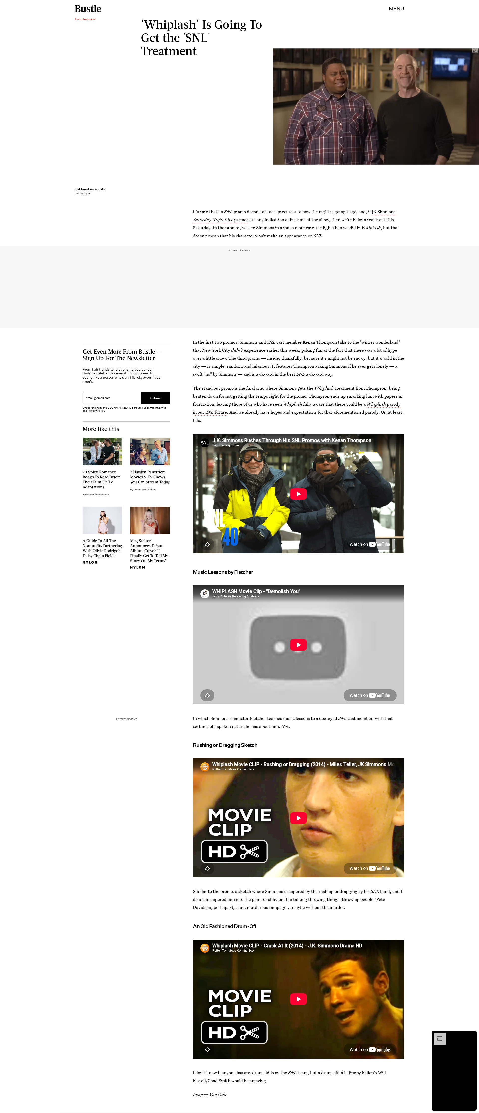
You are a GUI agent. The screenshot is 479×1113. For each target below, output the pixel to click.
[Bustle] (88, 8)
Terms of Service (156, 407)
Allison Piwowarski (91, 189)
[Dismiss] (471, 1035)
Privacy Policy (96, 410)
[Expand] (437, 1035)
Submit (155, 398)
